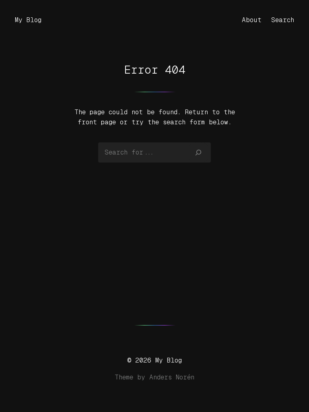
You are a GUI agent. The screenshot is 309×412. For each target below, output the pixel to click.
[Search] (198, 152)
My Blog (28, 20)
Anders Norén (171, 377)
